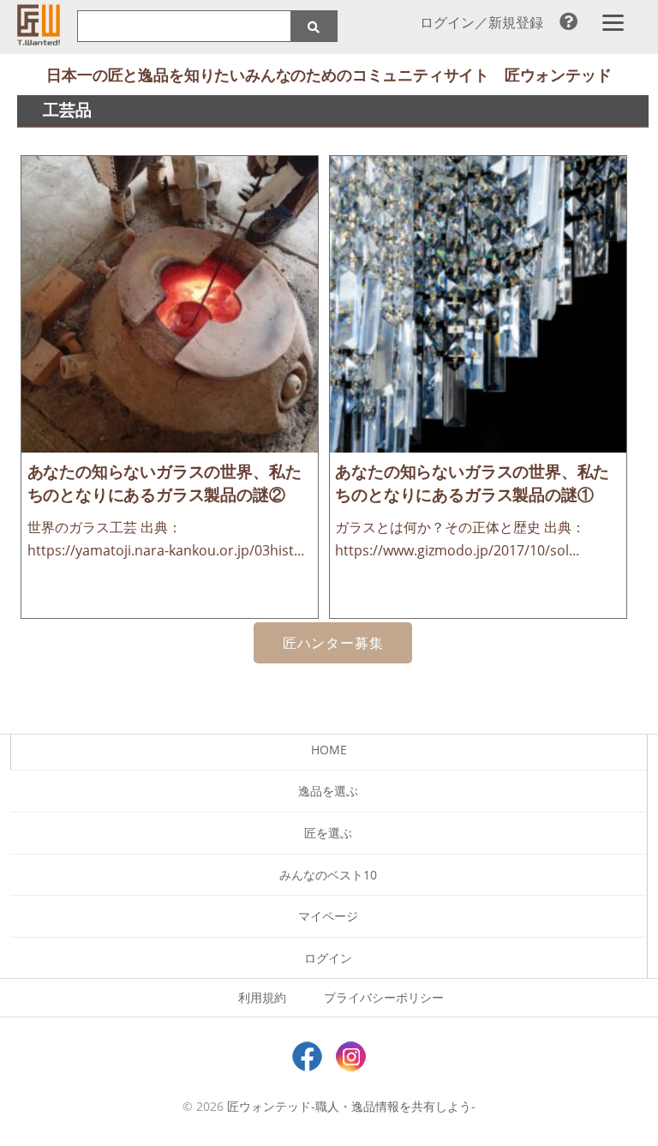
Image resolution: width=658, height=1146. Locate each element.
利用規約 (262, 997)
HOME (329, 749)
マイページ (328, 916)
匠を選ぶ (328, 833)
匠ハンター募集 (333, 642)
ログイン (328, 958)
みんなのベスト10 (328, 875)
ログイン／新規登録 (481, 22)
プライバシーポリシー (384, 997)
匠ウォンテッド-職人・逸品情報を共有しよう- (351, 1106)
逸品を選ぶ (328, 791)
